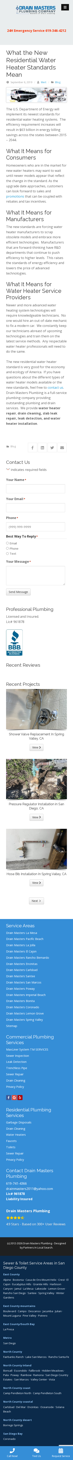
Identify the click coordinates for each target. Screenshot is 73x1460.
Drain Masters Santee (20, 976)
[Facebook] (8, 1097)
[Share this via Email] (62, 447)
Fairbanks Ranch (13, 1357)
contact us (55, 387)
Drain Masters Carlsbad (22, 970)
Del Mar (21, 1407)
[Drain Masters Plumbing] (36, 9)
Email (13, 543)
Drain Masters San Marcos (23, 982)
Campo (22, 1311)
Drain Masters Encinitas (22, 964)
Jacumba (48, 1311)
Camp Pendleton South (47, 1393)
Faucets (11, 1141)
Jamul (18, 1288)
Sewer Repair (15, 1074)
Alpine (7, 1280)
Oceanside (47, 1407)
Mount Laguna (12, 1315)
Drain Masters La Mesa (21, 933)
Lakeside (40, 1288)
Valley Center (39, 1379)
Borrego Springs (13, 1425)
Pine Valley (29, 1315)
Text (13, 553)
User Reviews (51, 1224)
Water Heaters (16, 1135)
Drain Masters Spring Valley (24, 1020)
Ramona (38, 1375)
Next (35, 901)
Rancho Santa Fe (58, 1357)
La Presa (8, 1329)
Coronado (9, 1439)
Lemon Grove (56, 1288)
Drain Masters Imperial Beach (26, 995)
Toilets (10, 1147)
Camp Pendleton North (17, 1393)
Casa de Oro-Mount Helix (41, 1280)
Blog (57, 82)
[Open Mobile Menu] (65, 7)
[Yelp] (20, 1097)
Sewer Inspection (17, 1056)
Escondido (20, 1370)
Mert (43, 82)
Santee (32, 1293)
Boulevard (9, 1311)
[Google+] (14, 1097)
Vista (52, 1379)
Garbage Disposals (18, 1122)
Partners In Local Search (38, 1247)
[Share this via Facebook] (32, 447)
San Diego (9, 1343)
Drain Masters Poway (20, 989)
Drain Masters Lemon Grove (25, 1013)
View (35, 747)
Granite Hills (40, 1284)
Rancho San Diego (14, 1293)
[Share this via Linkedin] (42, 447)
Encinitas (33, 1407)
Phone (14, 548)
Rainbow (26, 1375)
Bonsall (7, 1370)
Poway (15, 1375)
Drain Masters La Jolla (20, 945)
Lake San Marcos (36, 1357)
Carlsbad (8, 1407)
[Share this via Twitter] (52, 447)
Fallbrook (34, 1370)
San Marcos (21, 1379)
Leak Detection (16, 1062)
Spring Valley (46, 1293)
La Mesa (28, 1288)
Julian (58, 1311)
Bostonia (18, 1280)
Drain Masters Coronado (22, 1007)
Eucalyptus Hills (21, 1284)
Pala (6, 1375)
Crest (61, 1280)
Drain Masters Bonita (20, 1001)
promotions (15, 196)
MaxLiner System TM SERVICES (27, 1049)
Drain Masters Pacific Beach (24, 939)
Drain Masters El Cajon (21, 951)
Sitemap (11, 1026)
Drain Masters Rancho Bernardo (27, 958)
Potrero (42, 1315)
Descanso (34, 1311)
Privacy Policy (15, 1087)
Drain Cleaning (15, 1080)
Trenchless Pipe (16, 1068)
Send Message (18, 592)
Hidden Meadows (53, 1370)
